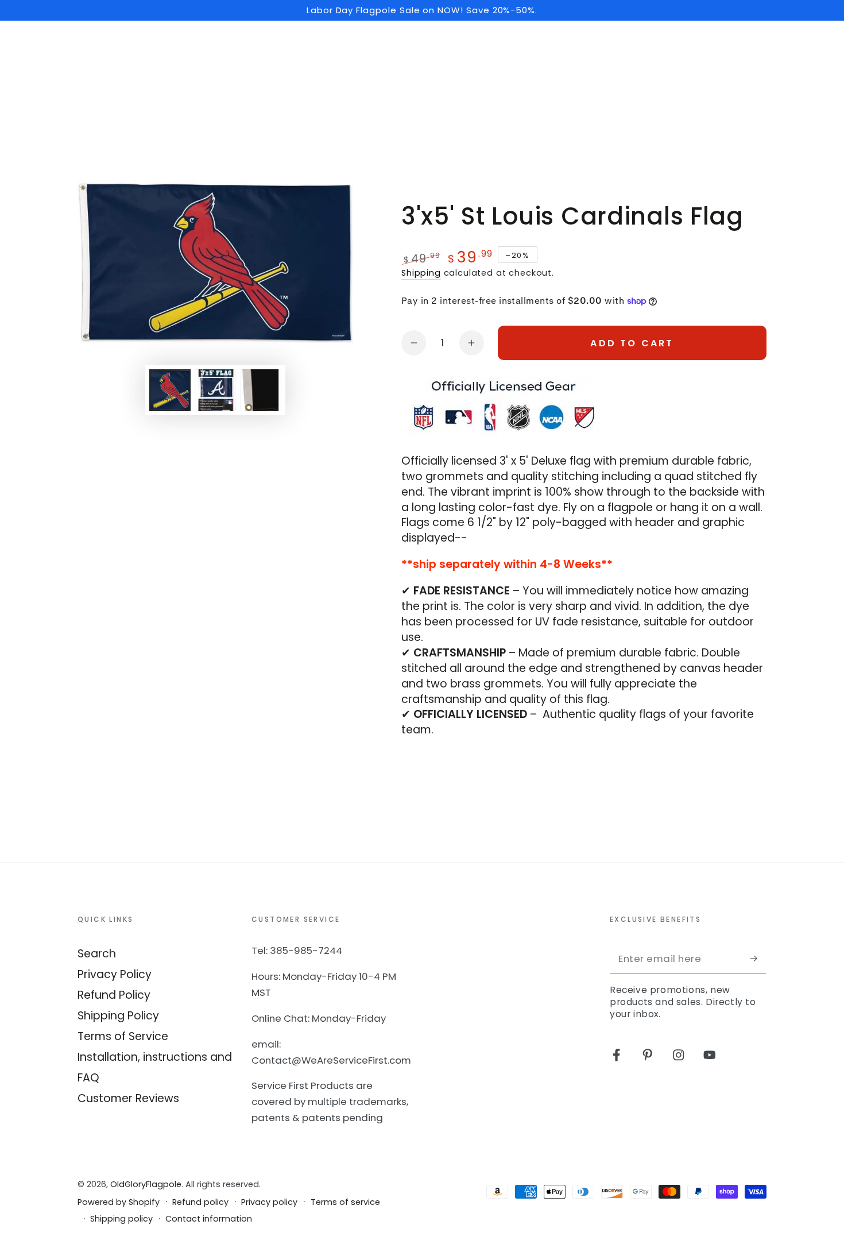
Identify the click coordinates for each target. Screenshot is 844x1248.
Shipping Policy (118, 1015)
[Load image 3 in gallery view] (260, 390)
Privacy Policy (115, 974)
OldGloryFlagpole (145, 1184)
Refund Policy (114, 995)
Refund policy (200, 1202)
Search (97, 953)
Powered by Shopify (119, 1202)
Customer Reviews (128, 1098)
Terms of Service (123, 1036)
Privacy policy (269, 1202)
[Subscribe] (758, 958)
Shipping (421, 273)
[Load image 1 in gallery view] (170, 390)
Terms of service (345, 1202)
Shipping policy (121, 1219)
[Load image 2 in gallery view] (215, 390)
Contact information (208, 1219)
